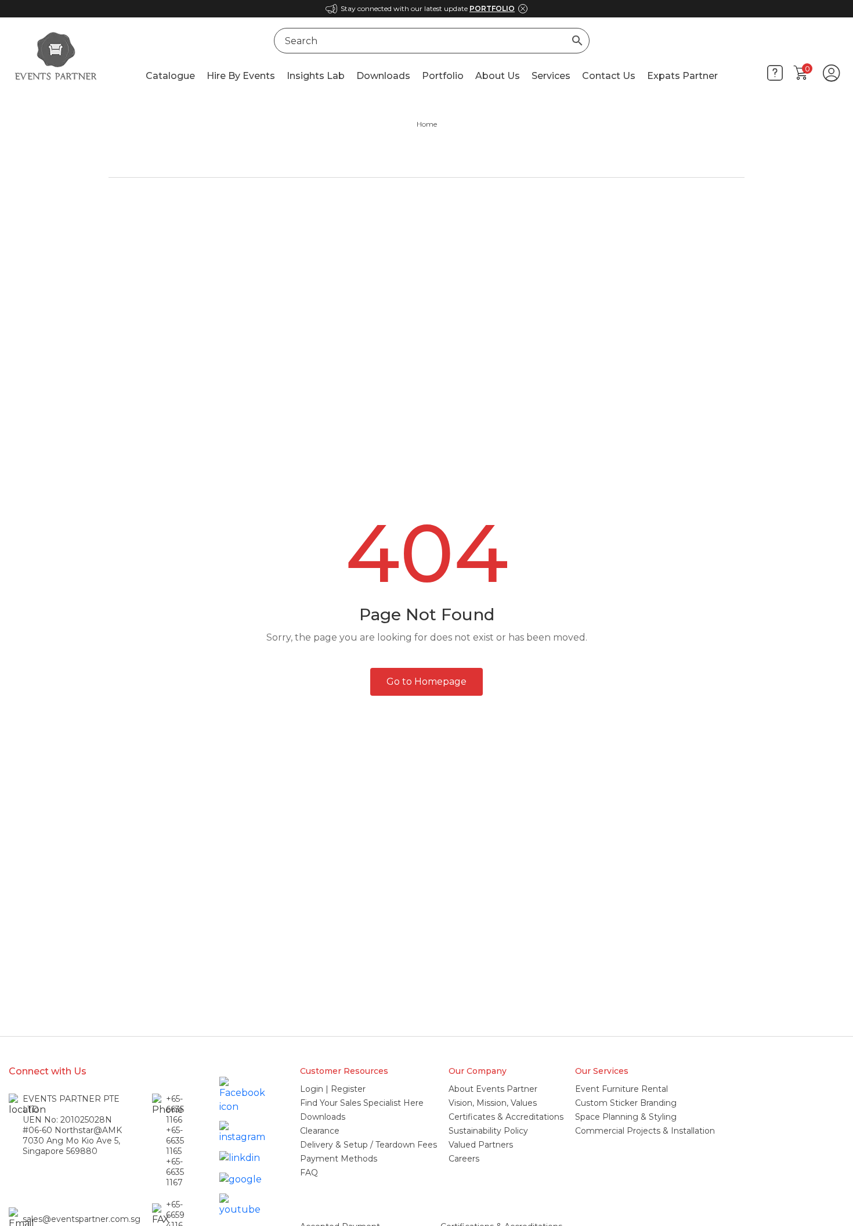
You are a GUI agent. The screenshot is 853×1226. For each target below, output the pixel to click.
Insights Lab (316, 75)
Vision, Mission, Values (493, 1103)
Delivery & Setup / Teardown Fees (368, 1144)
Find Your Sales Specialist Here (362, 1103)
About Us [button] (497, 75)
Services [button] (551, 75)
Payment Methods (338, 1158)
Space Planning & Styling (626, 1117)
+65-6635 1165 (175, 1140)
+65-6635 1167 (175, 1172)
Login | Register (333, 1089)
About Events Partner (493, 1089)
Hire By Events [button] (241, 75)
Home (427, 124)
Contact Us (608, 75)
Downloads (383, 75)
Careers (464, 1158)
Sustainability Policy (488, 1131)
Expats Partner (682, 75)
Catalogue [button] (170, 75)
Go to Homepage (426, 681)
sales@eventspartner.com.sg (81, 1219)
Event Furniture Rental (621, 1089)
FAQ (309, 1172)
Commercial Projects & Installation (645, 1131)
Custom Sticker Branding (626, 1103)
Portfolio (443, 75)
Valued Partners (481, 1144)
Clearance (319, 1131)
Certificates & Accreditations (506, 1117)
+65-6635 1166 (175, 1109)
